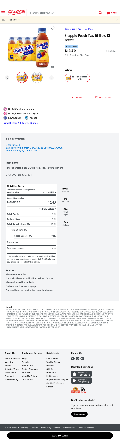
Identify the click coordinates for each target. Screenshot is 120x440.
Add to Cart (60, 435)
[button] (100, 12)
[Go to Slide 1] (22, 77)
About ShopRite (12, 358)
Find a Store (52, 358)
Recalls (25, 362)
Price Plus (51, 372)
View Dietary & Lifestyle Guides (21, 123)
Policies (34, 428)
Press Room (10, 372)
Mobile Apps (52, 376)
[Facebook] (73, 359)
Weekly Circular (53, 362)
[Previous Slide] (7, 77)
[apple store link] (81, 376)
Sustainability (11, 380)
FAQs (24, 358)
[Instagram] (77, 359)
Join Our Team (12, 369)
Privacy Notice (69, 428)
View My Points (29, 376)
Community (10, 376)
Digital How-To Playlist (57, 380)
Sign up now (79, 414)
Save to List (106, 97)
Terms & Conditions (86, 428)
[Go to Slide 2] (37, 77)
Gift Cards (51, 369)
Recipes (50, 365)
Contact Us (27, 380)
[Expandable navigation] (3, 12)
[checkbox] (52, 28)
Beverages (70, 29)
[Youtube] (82, 359)
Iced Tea (89, 29)
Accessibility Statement (50, 428)
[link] (104, 97)
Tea (80, 29)
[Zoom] (52, 67)
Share (79, 97)
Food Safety (28, 365)
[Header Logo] (15, 13)
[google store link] (81, 382)
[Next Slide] (51, 77)
